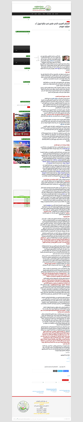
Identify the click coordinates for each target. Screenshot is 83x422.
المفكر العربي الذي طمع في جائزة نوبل (51, 366)
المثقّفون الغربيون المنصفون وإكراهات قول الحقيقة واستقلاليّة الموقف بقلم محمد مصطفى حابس (51, 390)
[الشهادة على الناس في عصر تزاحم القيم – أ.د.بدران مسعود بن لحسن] (38, 386)
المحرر (68, 375)
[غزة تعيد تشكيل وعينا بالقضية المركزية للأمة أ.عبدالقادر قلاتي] (64, 385)
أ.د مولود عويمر (61, 366)
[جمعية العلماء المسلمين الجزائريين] (41, 8)
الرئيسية (68, 19)
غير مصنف (65, 19)
